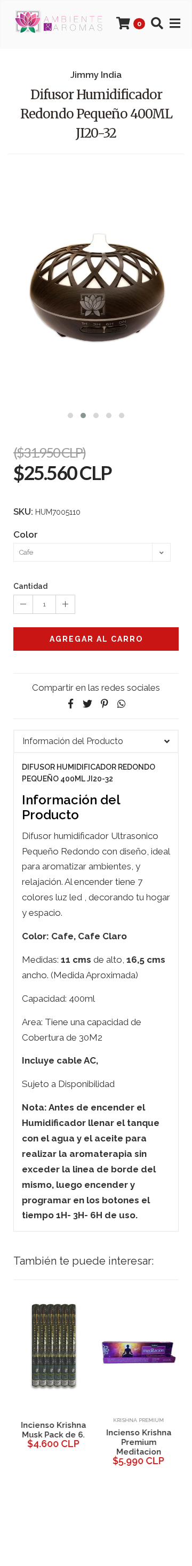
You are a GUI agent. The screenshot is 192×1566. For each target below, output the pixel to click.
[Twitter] (87, 704)
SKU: (23, 511)
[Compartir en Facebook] (70, 704)
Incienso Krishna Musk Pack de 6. (53, 1430)
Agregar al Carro (96, 639)
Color (25, 534)
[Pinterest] (104, 704)
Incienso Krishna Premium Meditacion (138, 1442)
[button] (70, 414)
